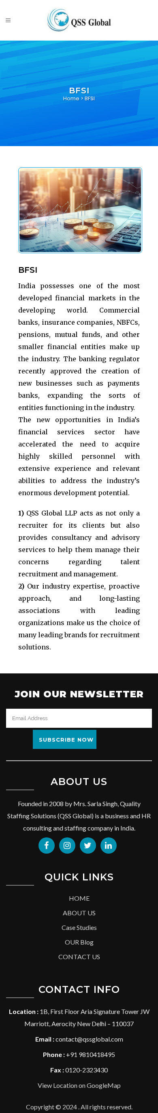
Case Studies (79, 927)
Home (71, 98)
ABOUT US (79, 913)
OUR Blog (79, 942)
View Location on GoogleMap (79, 1085)
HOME (79, 898)
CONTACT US (79, 956)
